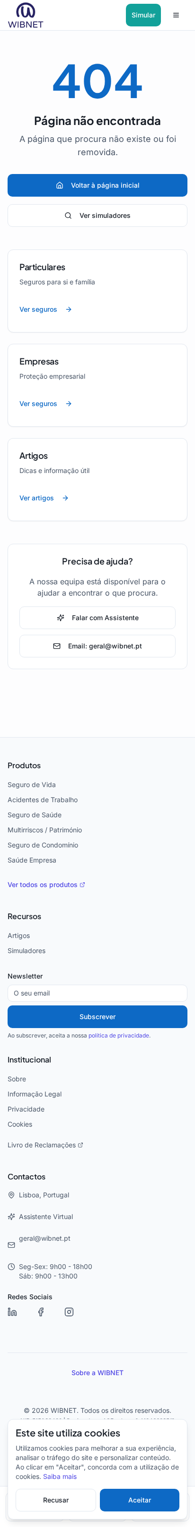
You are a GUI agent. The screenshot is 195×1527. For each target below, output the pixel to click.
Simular (143, 15)
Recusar (56, 1500)
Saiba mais (60, 1476)
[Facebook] (47, 1318)
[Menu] (176, 15)
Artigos (19, 935)
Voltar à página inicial (105, 185)
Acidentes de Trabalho (43, 800)
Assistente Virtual (46, 1216)
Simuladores (26, 950)
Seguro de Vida (32, 784)
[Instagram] (75, 1318)
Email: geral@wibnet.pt (105, 646)
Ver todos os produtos (43, 884)
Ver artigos (36, 498)
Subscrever (97, 1017)
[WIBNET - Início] (26, 15)
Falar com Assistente (105, 618)
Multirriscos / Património (45, 830)
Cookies (20, 1124)
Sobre (17, 1079)
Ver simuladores (105, 215)
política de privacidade (119, 1035)
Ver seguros (38, 309)
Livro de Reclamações (42, 1145)
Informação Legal (35, 1094)
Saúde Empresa (32, 860)
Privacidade (26, 1109)
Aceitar (139, 1500)
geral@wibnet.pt (45, 1238)
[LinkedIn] (19, 1318)
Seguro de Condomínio (43, 845)
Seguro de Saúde (35, 815)
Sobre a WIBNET (97, 1373)
